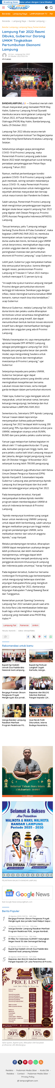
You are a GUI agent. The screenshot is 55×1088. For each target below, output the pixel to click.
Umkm (35, 625)
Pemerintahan (39, 27)
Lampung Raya (25, 27)
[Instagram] (30, 1062)
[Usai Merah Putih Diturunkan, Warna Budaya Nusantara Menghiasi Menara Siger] (41, 710)
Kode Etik (44, 1070)
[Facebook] (15, 1062)
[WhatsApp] (35, 1062)
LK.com (11, 54)
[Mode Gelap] (46, 7)
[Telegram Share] (45, 637)
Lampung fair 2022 (22, 54)
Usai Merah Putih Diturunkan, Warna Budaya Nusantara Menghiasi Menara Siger (40, 723)
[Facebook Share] (28, 637)
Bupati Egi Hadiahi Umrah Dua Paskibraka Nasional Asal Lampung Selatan (13, 668)
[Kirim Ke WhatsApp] (51, 637)
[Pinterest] (25, 1062)
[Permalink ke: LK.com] (4, 55)
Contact (21, 1073)
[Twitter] (20, 1062)
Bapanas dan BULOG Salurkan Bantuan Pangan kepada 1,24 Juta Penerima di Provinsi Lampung (39, 695)
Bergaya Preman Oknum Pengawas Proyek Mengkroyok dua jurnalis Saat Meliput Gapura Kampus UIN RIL (14, 695)
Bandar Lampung (10, 27)
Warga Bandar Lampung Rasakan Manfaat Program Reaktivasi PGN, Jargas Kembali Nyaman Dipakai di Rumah (14, 723)
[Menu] (4, 7)
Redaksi (9, 1070)
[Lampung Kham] (18, 7)
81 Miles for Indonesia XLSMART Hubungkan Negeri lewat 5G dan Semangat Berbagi (28, 940)
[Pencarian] (51, 7)
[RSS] (41, 1062)
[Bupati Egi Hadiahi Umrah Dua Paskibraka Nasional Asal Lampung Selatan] (14, 655)
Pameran (24, 625)
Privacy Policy (27, 1077)
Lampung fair (10, 625)
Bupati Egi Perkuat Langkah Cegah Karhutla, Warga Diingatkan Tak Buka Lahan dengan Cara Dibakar (39, 668)
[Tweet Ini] (34, 637)
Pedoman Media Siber (26, 1070)
